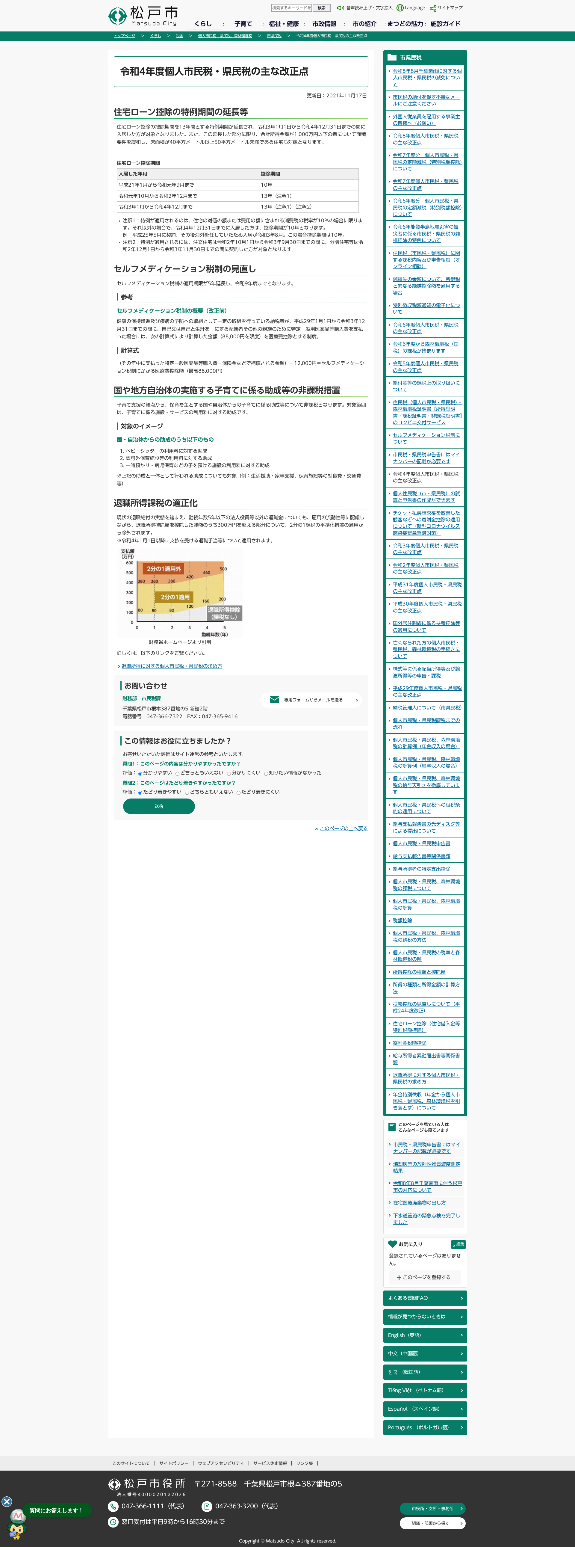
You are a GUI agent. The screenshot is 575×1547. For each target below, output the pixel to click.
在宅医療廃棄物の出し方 (419, 1202)
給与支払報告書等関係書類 (421, 856)
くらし (203, 24)
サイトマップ (450, 8)
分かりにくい (246, 772)
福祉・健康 (284, 24)
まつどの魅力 (405, 24)
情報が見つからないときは (417, 1316)
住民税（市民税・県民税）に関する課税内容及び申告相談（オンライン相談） (426, 260)
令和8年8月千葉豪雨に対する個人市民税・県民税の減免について (427, 78)
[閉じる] (6, 1501)
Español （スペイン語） (415, 1408)
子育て (243, 24)
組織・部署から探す (431, 1523)
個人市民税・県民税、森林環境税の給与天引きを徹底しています (426, 785)
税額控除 (402, 920)
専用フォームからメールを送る (313, 700)
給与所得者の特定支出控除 (421, 869)
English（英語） (406, 1335)
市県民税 (274, 35)
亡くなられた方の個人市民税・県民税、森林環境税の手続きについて (426, 649)
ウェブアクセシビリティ (221, 1463)
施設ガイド (446, 24)
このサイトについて (131, 1463)
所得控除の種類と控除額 (419, 972)
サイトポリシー (174, 1463)
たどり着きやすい (162, 792)
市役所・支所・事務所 (433, 1509)
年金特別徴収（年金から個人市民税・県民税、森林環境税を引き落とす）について (426, 1101)
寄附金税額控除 (409, 1043)
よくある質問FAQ (408, 1298)
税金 (179, 35)
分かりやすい (157, 772)
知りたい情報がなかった (295, 772)
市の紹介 (365, 24)
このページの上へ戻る (344, 828)
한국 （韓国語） (405, 1372)
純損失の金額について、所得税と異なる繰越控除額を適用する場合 (426, 286)
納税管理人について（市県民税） (429, 707)
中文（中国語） (405, 1353)
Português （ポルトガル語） (420, 1427)
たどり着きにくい (260, 792)
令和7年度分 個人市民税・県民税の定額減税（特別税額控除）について (427, 162)
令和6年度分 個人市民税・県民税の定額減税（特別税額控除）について (427, 207)
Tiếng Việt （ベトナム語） (417, 1390)
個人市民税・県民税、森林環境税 (225, 35)
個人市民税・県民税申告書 (421, 843)
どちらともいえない (201, 772)
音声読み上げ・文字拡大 (369, 8)
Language (415, 8)
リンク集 (304, 1463)
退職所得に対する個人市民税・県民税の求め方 (172, 666)
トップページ (124, 35)
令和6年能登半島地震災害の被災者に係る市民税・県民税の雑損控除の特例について (426, 233)
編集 (460, 1244)
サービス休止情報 (270, 1463)
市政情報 (324, 24)
